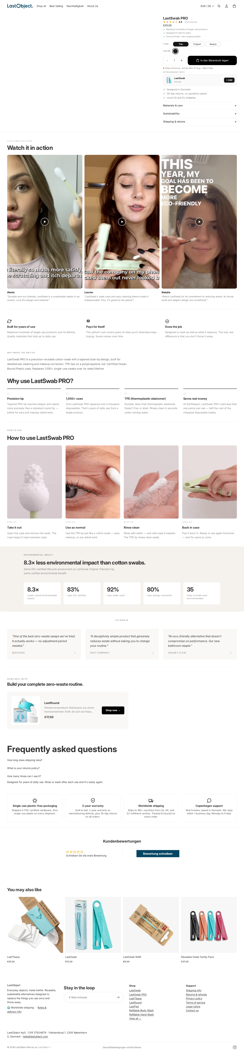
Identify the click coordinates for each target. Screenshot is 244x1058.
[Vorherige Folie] (12, 925)
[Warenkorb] (234, 6)
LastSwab (135, 990)
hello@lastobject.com (35, 1036)
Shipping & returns (174, 121)
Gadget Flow (177, 652)
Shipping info (193, 990)
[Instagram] (235, 1047)
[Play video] (45, 222)
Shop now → (113, 710)
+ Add (229, 80)
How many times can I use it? (24, 776)
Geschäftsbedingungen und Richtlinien (122, 1047)
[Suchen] (219, 6)
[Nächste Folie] (57, 925)
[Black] (175, 51)
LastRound (135, 1002)
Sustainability (171, 113)
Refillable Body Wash (141, 1010)
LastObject (20, 1047)
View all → (135, 1018)
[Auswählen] (57, 947)
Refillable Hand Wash (141, 1014)
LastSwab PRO (138, 994)
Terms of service (195, 1002)
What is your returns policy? (23, 768)
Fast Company (100, 652)
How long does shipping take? (24, 760)
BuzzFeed (18, 652)
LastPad (134, 1006)
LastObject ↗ (44, 1047)
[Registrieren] (118, 997)
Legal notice (193, 1006)
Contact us (192, 1010)
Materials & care (173, 105)
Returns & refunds (196, 994)
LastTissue (135, 998)
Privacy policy (194, 998)
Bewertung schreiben (158, 853)
